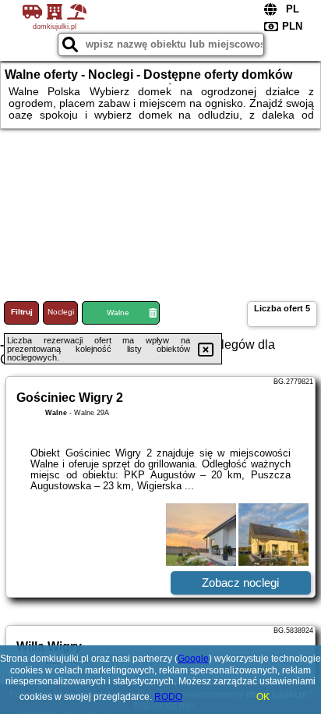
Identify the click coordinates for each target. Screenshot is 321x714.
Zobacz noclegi (240, 582)
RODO (168, 696)
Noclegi (61, 311)
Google (193, 658)
